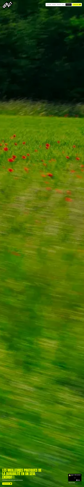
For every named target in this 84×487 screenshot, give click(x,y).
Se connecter (68, 4)
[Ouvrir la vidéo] (80, 480)
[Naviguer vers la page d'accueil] (7, 4)
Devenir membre (76, 4)
